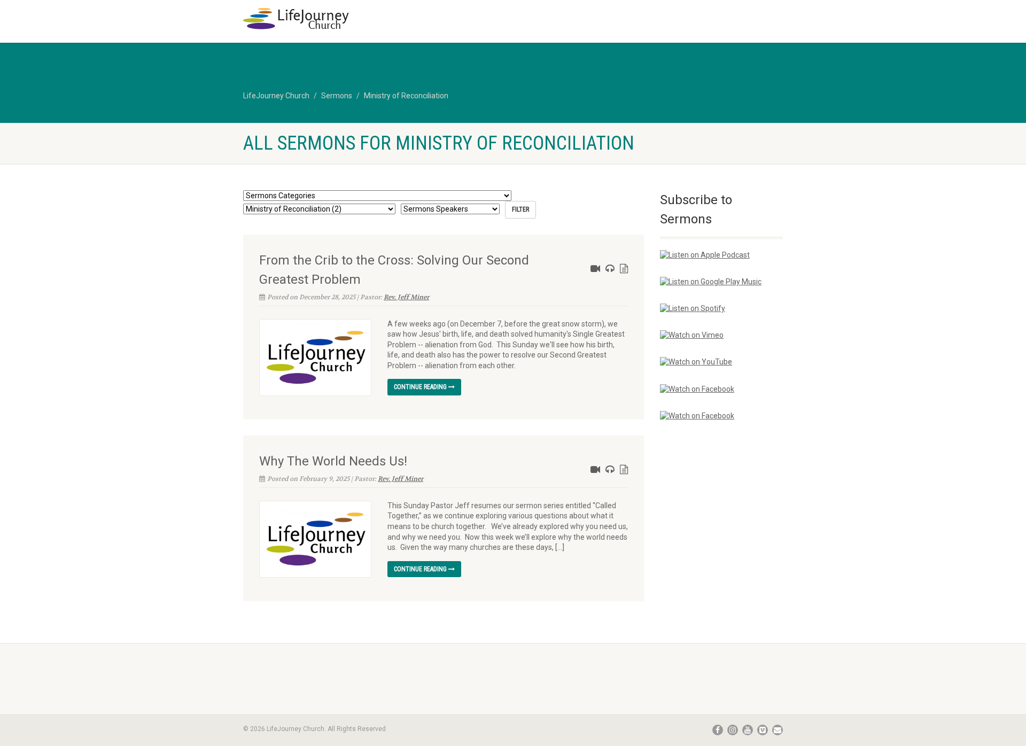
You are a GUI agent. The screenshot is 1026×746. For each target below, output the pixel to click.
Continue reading (421, 387)
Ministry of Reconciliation (406, 95)
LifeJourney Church (276, 95)
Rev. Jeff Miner (406, 297)
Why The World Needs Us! (333, 461)
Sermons (336, 95)
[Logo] (328, 18)
